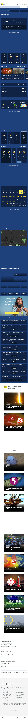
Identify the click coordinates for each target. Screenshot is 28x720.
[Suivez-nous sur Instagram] (6, 684)
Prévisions (22, 7)
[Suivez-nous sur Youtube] (9, 684)
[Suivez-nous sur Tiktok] (12, 684)
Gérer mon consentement (7, 648)
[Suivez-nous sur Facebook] (3, 684)
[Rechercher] (18, 4)
